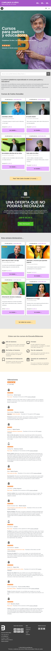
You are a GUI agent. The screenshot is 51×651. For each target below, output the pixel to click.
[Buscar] (48, 74)
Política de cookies (39, 649)
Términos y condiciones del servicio (16, 649)
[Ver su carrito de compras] (45, 8)
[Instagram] (39, 629)
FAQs (27, 632)
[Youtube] (44, 629)
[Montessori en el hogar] (38, 290)
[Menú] (49, 8)
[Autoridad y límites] (13, 108)
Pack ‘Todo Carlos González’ (13, 414)
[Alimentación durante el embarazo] (13, 288)
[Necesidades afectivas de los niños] (13, 144)
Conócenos (28, 627)
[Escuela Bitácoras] (2, 8)
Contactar (28, 634)
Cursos (27, 631)
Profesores (28, 629)
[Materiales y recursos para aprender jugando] (38, 252)
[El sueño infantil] (38, 108)
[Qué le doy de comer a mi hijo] (13, 252)
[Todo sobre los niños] (38, 144)
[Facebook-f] (42, 629)
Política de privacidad (29, 649)
